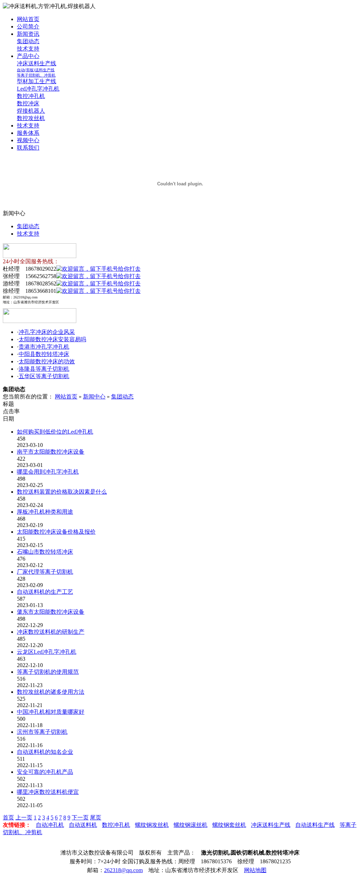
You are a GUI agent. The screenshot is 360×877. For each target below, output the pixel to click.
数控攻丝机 (31, 118)
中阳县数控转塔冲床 (44, 354)
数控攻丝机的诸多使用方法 (50, 692)
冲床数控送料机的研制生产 (50, 632)
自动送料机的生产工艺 (45, 592)
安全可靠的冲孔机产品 (45, 772)
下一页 (80, 817)
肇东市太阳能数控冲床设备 (50, 612)
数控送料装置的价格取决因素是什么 (62, 492)
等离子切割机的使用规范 (48, 672)
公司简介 (28, 26)
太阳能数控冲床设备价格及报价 (56, 532)
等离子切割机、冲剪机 (36, 75)
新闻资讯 (28, 34)
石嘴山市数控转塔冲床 (45, 552)
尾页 (95, 817)
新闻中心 (94, 397)
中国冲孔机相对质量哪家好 (50, 712)
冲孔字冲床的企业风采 (47, 332)
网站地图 (255, 870)
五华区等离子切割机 (44, 376)
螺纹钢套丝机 (229, 825)
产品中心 (28, 56)
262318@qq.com (123, 870)
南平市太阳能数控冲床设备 (50, 452)
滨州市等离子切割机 (42, 732)
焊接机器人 (31, 111)
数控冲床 (28, 103)
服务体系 (28, 133)
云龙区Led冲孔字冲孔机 (46, 652)
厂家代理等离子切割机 (45, 572)
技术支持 (28, 49)
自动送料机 (83, 825)
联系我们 (28, 148)
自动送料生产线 (315, 825)
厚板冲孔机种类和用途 (45, 512)
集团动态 (28, 41)
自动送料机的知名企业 (45, 752)
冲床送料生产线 (36, 63)
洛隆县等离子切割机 (44, 369)
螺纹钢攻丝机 (152, 825)
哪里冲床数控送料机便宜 (48, 792)
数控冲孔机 (31, 96)
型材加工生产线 (36, 81)
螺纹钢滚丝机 (190, 825)
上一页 (23, 817)
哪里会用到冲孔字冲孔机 (48, 472)
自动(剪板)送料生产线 (35, 70)
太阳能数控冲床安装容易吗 (52, 339)
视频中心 (28, 140)
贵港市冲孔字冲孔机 (44, 347)
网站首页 (28, 19)
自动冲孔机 (50, 825)
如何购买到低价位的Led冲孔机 (55, 432)
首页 (8, 817)
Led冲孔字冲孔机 (38, 89)
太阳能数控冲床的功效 (47, 361)
